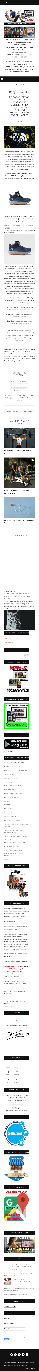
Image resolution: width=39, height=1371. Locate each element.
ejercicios (25, 395)
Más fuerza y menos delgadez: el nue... (19, 452)
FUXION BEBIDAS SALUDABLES (14, 767)
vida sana (31, 398)
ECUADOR (19, 395)
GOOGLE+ (16, 1082)
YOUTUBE (16, 1074)
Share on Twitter (21, 386)
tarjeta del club (13, 271)
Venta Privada (13, 303)
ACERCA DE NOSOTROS (12, 820)
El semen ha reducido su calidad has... (19, 521)
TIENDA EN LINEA (9, 774)
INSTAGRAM (8, 801)
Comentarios (11, 642)
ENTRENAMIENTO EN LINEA (13, 793)
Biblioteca (8, 1067)
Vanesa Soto (19, 340)
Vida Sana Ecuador (21, 1110)
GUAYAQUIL (9, 398)
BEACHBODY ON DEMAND (12, 786)
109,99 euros (18, 269)
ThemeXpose (21, 1362)
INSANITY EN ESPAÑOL (11, 816)
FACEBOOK (8, 809)
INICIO (6, 859)
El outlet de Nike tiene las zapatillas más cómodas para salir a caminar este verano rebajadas (17, 596)
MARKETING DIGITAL (11, 847)
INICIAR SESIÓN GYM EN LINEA (14, 763)
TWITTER (7, 805)
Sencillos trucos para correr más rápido (15, 1294)
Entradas (9, 638)
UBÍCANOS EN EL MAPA (11, 797)
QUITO (21, 398)
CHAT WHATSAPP (10, 789)
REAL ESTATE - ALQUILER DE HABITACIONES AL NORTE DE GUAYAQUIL (13, 853)
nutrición (16, 398)
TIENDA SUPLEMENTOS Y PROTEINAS (16, 843)
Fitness (31, 395)
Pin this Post (20, 390)
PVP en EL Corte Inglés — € (16, 225)
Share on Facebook (20, 381)
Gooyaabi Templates (10, 1365)
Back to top (29, 1368)
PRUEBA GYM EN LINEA (11, 778)
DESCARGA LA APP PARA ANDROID (15, 770)
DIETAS (13, 395)
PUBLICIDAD (8, 812)
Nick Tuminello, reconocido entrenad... (17, 492)
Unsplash (23, 316)
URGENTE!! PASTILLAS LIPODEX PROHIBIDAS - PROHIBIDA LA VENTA (22, 1266)
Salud (26, 398)
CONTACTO (8, 782)
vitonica (19, 400)
